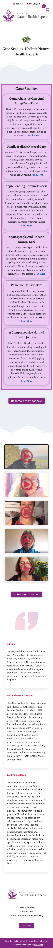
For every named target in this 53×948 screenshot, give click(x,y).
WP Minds (38, 945)
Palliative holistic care (26, 285)
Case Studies (26, 911)
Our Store (26, 925)
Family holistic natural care (26, 146)
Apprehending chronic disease (26, 186)
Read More (33, 135)
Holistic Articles (26, 907)
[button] (26, 457)
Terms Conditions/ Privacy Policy (26, 915)
